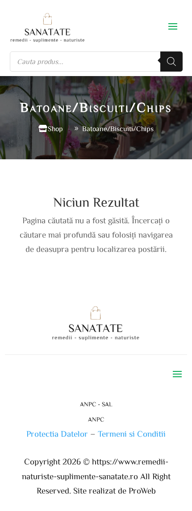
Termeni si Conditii (132, 433)
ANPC (96, 419)
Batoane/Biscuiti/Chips (118, 128)
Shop (55, 128)
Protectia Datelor (57, 433)
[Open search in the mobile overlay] (96, 61)
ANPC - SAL (96, 404)
